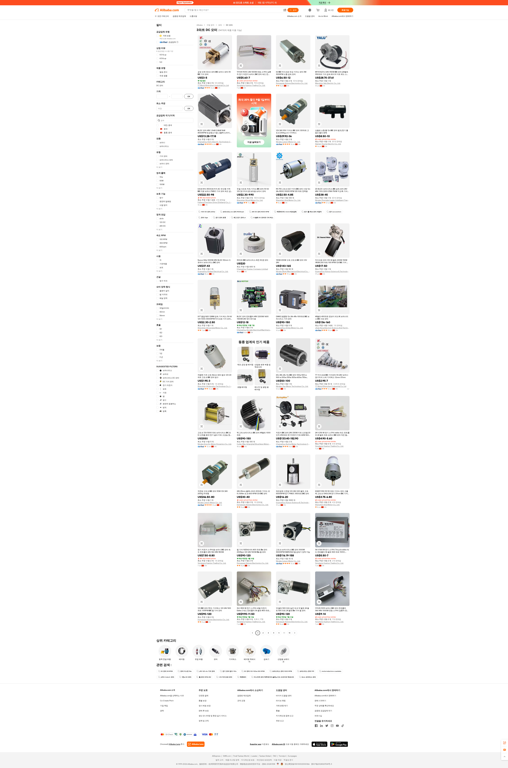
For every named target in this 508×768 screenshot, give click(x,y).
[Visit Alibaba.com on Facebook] (316, 725)
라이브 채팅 (281, 701)
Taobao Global (265, 756)
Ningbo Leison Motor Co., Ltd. (288, 142)
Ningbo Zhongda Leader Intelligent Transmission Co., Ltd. (332, 200)
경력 (162, 711)
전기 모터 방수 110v (229, 671)
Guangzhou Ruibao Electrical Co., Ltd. (213, 271)
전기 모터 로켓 (221, 218)
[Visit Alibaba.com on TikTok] (342, 725)
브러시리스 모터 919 (307, 671)
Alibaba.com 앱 (278, 744)
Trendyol (282, 756)
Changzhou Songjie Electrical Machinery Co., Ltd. (254, 330)
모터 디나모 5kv (186, 671)
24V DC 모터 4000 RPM (260, 212)
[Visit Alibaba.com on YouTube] (337, 725)
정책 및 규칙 (204, 721)
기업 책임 (164, 706)
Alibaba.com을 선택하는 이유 (172, 696)
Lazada (254, 756)
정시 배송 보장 (205, 706)
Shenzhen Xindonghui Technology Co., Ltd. (215, 386)
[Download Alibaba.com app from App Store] (319, 744)
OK (188, 96)
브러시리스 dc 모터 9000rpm (233, 212)
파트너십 (318, 716)
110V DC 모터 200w (208, 212)
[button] (284, 10)
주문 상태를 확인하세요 (324, 706)
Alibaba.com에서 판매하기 (325, 696)
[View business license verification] (278, 764)
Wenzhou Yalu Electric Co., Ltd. (327, 83)
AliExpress (216, 756)
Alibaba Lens (174, 744)
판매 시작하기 (320, 701)
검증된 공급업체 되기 (323, 711)
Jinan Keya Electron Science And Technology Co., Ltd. (332, 328)
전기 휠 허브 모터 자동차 (313, 212)
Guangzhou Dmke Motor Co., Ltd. (289, 328)
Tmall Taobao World (241, 756)
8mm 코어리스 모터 (309, 677)
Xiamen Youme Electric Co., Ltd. (328, 144)
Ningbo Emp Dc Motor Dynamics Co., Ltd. (215, 444)
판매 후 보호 (204, 711)
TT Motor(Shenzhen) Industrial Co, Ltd (213, 85)
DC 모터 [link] (229, 25)
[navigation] (174, 329)
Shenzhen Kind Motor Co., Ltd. (288, 200)
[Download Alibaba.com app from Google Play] (339, 744)
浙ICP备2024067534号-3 (321, 764)
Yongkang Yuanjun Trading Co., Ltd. (251, 85)
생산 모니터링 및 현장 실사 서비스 (213, 716)
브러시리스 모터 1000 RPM (282, 671)
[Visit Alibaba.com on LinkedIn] (321, 725)
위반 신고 (280, 721)
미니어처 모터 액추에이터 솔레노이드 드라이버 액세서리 (274, 677)
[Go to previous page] (252, 632)
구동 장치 (210, 25)
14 (289, 633)
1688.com (227, 756)
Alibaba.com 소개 (167, 690)
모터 (220, 25)
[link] (504, 742)
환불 (278, 711)
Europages (292, 756)
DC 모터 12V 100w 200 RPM (254, 671)
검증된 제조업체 (244, 696)
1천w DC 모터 (186, 677)
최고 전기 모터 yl (240, 218)
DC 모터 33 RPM (167, 671)
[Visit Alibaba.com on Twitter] (326, 725)
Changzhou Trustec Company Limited (252, 269)
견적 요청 (241, 701)
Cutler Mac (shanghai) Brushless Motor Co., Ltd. (254, 444)
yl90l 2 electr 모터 (167, 677)
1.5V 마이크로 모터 (225, 677)
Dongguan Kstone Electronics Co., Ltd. (292, 83)
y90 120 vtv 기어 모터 (207, 671)
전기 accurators (335, 212)
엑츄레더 (243, 677)
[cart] (318, 10)
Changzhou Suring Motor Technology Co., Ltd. (293, 444)
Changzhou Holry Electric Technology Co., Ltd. (215, 142)
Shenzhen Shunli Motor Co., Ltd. (250, 200)
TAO (274, 756)
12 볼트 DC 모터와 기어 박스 (263, 218)
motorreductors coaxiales (331, 671)
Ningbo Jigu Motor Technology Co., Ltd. (292, 386)
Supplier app (255, 744)
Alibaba (200, 25)
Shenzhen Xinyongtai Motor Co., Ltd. (212, 328)
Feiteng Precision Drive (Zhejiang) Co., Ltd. (215, 202)
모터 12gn (204, 218)
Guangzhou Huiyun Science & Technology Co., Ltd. (332, 271)
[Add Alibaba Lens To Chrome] (196, 744)
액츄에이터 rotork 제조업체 (286, 212)
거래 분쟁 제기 (282, 706)
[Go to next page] (294, 632)
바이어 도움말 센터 (284, 696)
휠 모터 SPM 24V (205, 677)
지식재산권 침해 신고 (284, 716)
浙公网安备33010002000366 (297, 764)
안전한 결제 (203, 696)
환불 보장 (203, 701)
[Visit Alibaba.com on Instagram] (332, 725)
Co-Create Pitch (167, 701)
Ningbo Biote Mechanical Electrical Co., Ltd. (293, 271)
